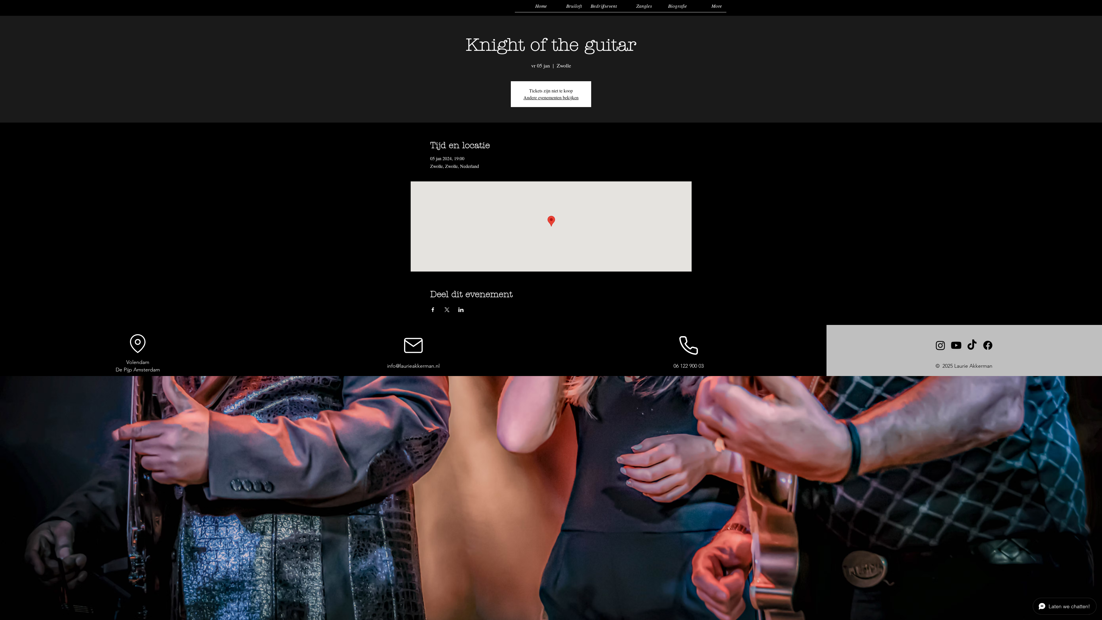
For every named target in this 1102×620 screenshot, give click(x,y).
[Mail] (413, 345)
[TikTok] (972, 345)
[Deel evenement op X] (447, 309)
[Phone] (688, 345)
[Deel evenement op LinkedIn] (461, 309)
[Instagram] (940, 345)
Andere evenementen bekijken (551, 97)
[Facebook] (988, 345)
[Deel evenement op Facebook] (433, 309)
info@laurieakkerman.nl (413, 366)
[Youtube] (956, 345)
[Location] (138, 343)
